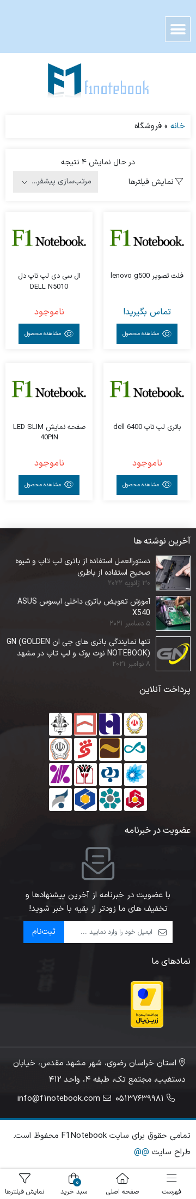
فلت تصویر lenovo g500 (147, 276)
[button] (178, 29)
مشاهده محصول (141, 334)
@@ (141, 1152)
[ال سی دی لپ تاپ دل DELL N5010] (49, 240)
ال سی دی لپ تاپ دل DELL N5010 (49, 282)
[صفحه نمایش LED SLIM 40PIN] (49, 391)
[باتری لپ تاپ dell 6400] (147, 391)
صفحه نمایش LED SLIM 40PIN (49, 433)
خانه (177, 126)
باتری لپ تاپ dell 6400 (147, 427)
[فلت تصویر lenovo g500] (147, 240)
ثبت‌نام (44, 932)
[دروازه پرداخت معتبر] (147, 1004)
